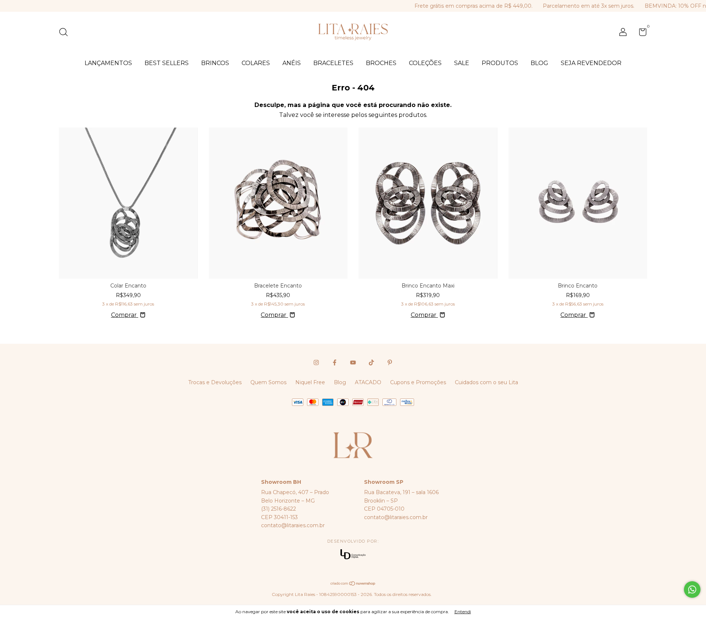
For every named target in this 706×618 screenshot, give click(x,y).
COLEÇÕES (425, 63)
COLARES (256, 63)
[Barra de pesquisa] (66, 33)
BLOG (539, 63)
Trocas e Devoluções (215, 382)
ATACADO (368, 382)
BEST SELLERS (167, 63)
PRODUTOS (500, 63)
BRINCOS (215, 63)
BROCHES (381, 63)
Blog (340, 382)
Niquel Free (310, 382)
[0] (640, 33)
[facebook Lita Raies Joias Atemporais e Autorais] (335, 362)
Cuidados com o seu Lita (486, 382)
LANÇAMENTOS (108, 63)
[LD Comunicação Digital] (353, 554)
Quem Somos (268, 382)
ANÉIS (291, 63)
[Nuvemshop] (353, 584)
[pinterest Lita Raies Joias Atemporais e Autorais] (390, 362)
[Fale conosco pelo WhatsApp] (692, 589)
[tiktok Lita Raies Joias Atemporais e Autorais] (371, 362)
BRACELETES (333, 63)
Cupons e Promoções (418, 382)
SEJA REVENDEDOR (591, 63)
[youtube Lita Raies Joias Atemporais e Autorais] (353, 362)
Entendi (462, 611)
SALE (461, 63)
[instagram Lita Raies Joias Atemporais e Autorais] (316, 362)
